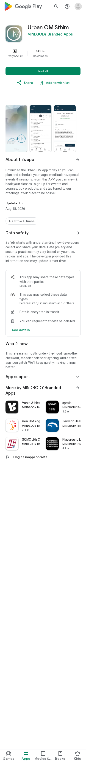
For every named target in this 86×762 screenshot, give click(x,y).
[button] (21, 56)
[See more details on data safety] (21, 329)
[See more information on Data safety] (77, 232)
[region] (43, 53)
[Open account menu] (78, 6)
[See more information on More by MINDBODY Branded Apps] (77, 387)
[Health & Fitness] (22, 221)
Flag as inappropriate (26, 457)
